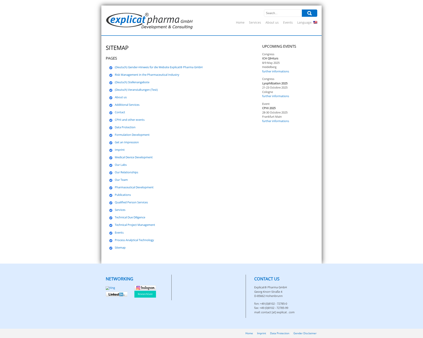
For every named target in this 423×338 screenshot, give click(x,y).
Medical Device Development (134, 157)
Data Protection (125, 127)
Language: (305, 22)
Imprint (120, 150)
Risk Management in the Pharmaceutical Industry (147, 75)
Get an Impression (127, 142)
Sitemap (120, 247)
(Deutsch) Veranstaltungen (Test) (136, 90)
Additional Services (127, 105)
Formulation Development (132, 135)
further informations (275, 71)
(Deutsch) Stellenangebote (132, 82)
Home (240, 22)
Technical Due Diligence (130, 217)
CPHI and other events (130, 120)
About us (272, 22)
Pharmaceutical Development (134, 187)
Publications (123, 195)
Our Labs (121, 165)
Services (255, 22)
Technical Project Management (135, 225)
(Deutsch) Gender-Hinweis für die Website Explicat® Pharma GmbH (159, 67)
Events (288, 22)
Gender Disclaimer (305, 333)
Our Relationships (126, 172)
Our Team (121, 180)
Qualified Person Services (131, 202)
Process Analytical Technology (134, 240)
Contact (120, 112)
